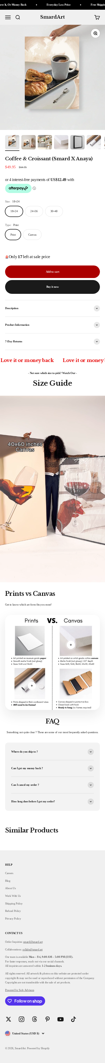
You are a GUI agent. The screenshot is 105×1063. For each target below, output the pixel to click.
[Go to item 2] (28, 143)
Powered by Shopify (38, 1048)
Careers (9, 873)
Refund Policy (13, 910)
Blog (7, 880)
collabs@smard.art (32, 949)
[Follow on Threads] (34, 1019)
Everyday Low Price (48, 4)
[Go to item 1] (12, 143)
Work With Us (13, 895)
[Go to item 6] (94, 143)
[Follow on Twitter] (8, 1019)
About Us (10, 888)
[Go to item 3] (45, 143)
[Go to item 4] (61, 143)
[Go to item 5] (77, 143)
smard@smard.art (33, 941)
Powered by (11, 990)
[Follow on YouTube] (60, 1019)
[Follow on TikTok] (73, 1019)
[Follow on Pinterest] (47, 1019)
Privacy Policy (13, 918)
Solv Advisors (26, 990)
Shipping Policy (14, 903)
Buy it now (52, 286)
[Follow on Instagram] (21, 1019)
